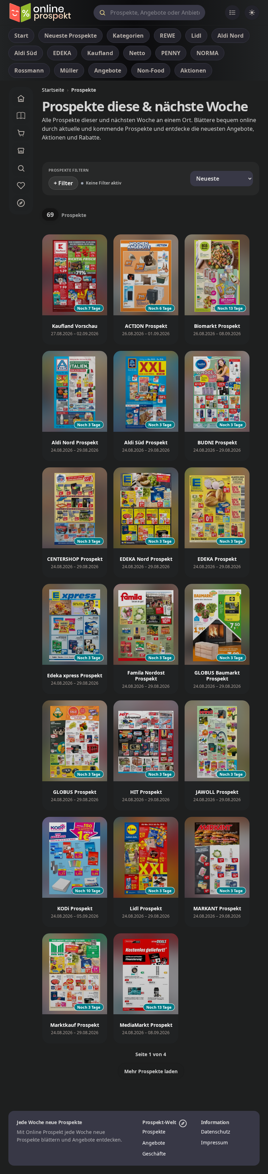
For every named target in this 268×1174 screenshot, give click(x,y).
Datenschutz (215, 1131)
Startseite (53, 89)
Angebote (153, 1142)
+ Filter (63, 183)
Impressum (214, 1142)
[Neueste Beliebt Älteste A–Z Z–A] (221, 178)
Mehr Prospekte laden (151, 1071)
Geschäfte (154, 1153)
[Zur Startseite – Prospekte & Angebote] (40, 12)
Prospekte (153, 1131)
